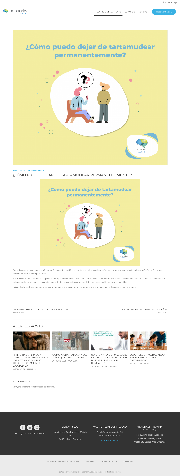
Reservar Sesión (164, 12)
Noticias (90, 461)
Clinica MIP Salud (115, 426)
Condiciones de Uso (108, 461)
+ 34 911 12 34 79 (110, 440)
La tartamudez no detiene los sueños (144, 309)
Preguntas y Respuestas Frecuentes (63, 461)
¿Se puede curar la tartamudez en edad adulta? (41, 309)
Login (174, 2)
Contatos (128, 461)
